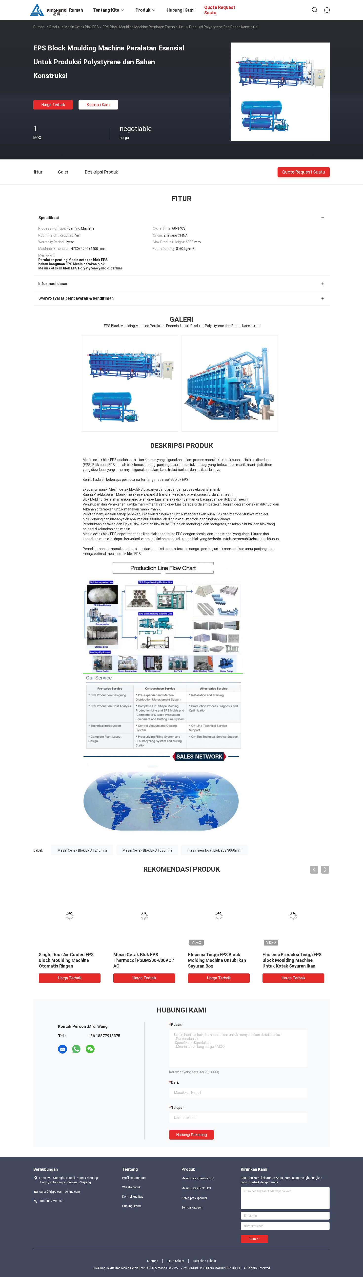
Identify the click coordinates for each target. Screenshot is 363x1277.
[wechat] (90, 1049)
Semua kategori (192, 1207)
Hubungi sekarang (191, 1134)
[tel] (104, 1049)
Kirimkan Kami (98, 104)
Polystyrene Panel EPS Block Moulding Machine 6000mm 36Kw (291, 960)
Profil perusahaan (134, 1178)
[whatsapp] (76, 1049)
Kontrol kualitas (132, 1196)
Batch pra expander (194, 1198)
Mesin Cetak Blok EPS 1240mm (82, 850)
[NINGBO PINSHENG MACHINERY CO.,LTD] (48, 9)
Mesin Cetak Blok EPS (81, 27)
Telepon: (178, 1108)
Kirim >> (254, 1239)
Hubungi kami (131, 1206)
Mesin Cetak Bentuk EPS (198, 1178)
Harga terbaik (53, 104)
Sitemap (152, 1261)
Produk (54, 27)
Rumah (39, 27)
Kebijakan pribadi (204, 1261)
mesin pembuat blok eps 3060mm (214, 850)
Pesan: (176, 1025)
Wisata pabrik (131, 1187)
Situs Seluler (175, 1261)
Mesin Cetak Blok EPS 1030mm (147, 850)
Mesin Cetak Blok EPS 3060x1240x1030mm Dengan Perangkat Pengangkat (217, 960)
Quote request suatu (303, 171)
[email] (62, 1049)
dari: (175, 1082)
